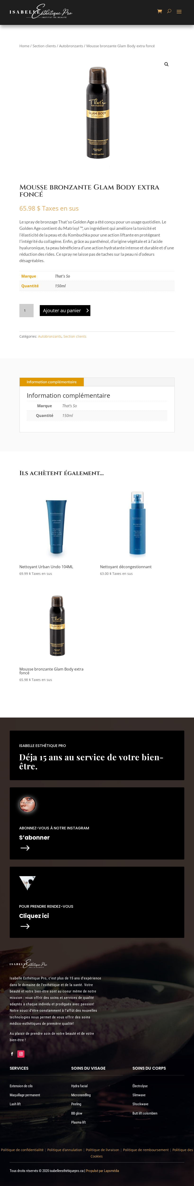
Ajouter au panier (62, 310)
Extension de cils (21, 1086)
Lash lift (15, 1104)
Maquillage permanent (25, 1095)
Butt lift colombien (144, 1113)
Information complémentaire (52, 381)
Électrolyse (140, 1086)
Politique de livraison (102, 1150)
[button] (166, 64)
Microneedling (81, 1095)
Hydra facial (79, 1086)
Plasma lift (78, 1122)
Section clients (44, 45)
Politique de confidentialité (22, 1150)
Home (24, 45)
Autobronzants (71, 45)
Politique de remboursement (146, 1150)
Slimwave (139, 1095)
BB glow (76, 1113)
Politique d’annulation (64, 1150)
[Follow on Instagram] (20, 1054)
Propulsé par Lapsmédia (102, 1171)
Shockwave (140, 1104)
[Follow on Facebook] (11, 1054)
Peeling (76, 1104)
